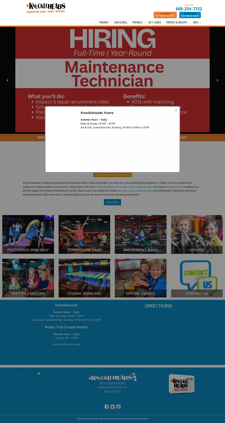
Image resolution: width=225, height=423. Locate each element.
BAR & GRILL (121, 22)
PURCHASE (165, 15)
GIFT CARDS (154, 22)
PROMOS (137, 22)
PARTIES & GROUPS (176, 22)
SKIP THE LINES (190, 15)
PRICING (103, 22)
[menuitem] (104, 22)
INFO (195, 22)
